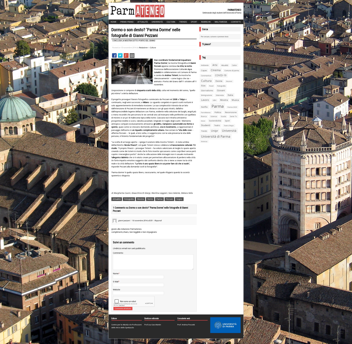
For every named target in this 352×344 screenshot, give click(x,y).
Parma (159, 199)
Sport (194, 21)
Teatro (217, 125)
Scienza (214, 116)
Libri (214, 100)
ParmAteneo (206, 112)
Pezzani (169, 199)
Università (157, 21)
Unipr (214, 131)
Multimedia (221, 21)
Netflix (204, 107)
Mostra (140, 199)
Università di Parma (215, 136)
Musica (235, 100)
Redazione (143, 47)
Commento (118, 253)
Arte (214, 65)
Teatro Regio (229, 125)
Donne (218, 81)
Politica (218, 112)
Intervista (220, 95)
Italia (230, 95)
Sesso (203, 121)
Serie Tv (233, 116)
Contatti (236, 21)
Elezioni (229, 81)
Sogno (179, 199)
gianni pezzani (124, 220)
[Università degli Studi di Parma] (225, 325)
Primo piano (127, 21)
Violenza (204, 141)
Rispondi (158, 220)
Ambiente (205, 65)
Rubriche (206, 21)
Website (116, 289)
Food (211, 86)
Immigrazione (206, 95)
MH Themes (138, 340)
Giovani (221, 90)
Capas (204, 70)
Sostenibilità (215, 120)
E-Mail (115, 281)
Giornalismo (207, 90)
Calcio (234, 65)
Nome (116, 273)
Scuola (223, 116)
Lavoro (205, 100)
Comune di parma (231, 70)
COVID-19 (220, 75)
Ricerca (204, 116)
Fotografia (129, 199)
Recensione (231, 112)
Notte (150, 199)
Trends (183, 21)
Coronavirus (206, 75)
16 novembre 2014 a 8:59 (142, 220)
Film (203, 85)
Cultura (171, 21)
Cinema (216, 70)
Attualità (143, 21)
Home (113, 21)
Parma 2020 (232, 107)
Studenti (205, 125)
